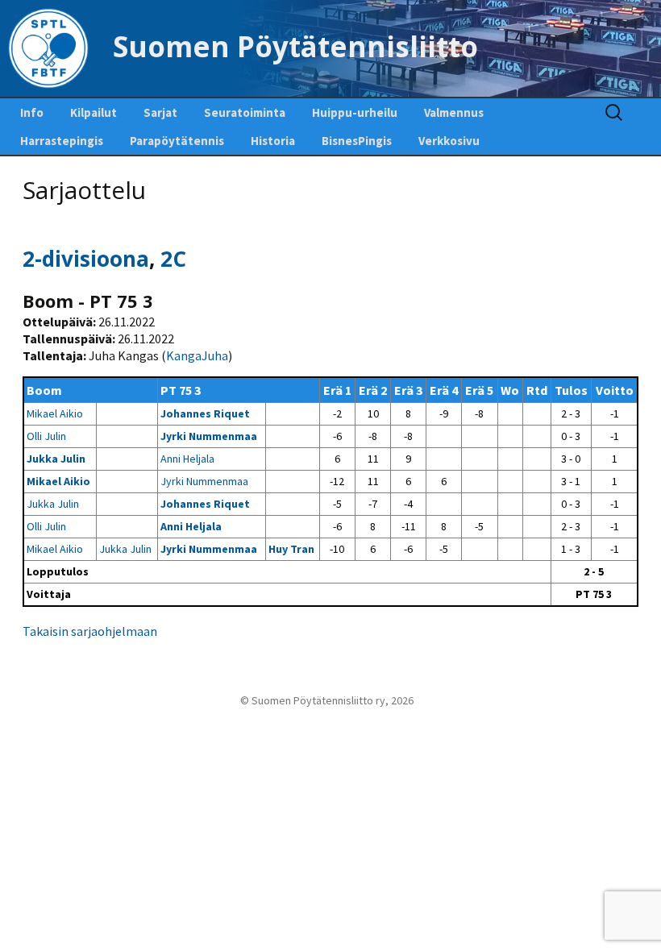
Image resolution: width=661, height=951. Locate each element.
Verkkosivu (449, 140)
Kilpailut (93, 112)
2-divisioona (86, 258)
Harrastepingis (61, 140)
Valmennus (454, 112)
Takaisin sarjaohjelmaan (90, 631)
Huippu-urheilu (354, 112)
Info (32, 112)
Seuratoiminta (244, 112)
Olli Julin (46, 436)
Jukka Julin (56, 458)
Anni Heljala (187, 458)
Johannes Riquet (205, 413)
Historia (273, 140)
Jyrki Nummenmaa (208, 436)
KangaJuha (197, 355)
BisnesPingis (357, 140)
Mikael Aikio (55, 413)
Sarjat (160, 112)
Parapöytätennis (177, 140)
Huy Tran (291, 549)
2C (173, 258)
